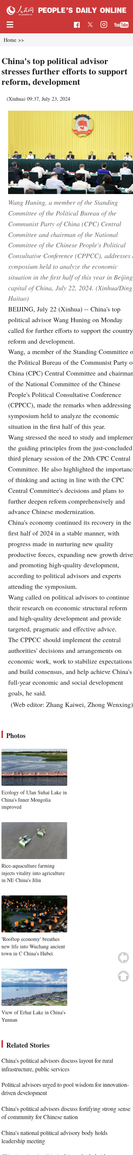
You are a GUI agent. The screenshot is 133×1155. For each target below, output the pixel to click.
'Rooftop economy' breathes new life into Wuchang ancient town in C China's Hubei (33, 946)
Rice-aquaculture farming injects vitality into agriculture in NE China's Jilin (33, 873)
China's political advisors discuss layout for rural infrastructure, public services (57, 1064)
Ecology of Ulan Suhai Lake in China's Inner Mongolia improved (34, 799)
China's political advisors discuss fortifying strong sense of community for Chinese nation (65, 1113)
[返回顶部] (123, 976)
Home (10, 39)
